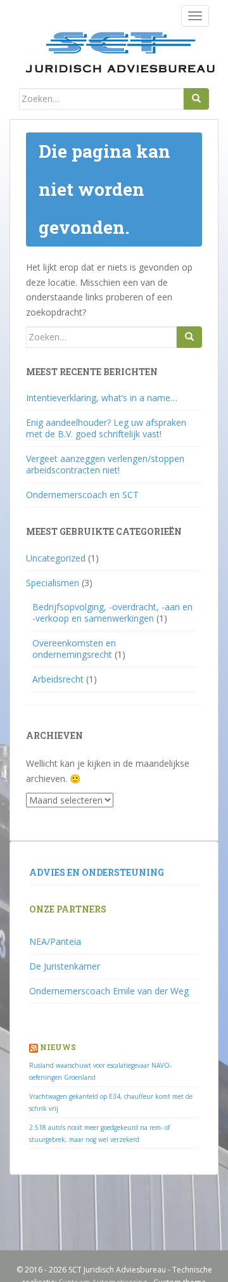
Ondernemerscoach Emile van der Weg (109, 991)
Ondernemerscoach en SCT (82, 495)
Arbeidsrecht (58, 679)
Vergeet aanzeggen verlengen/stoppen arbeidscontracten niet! (105, 464)
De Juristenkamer (64, 966)
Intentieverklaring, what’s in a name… (101, 398)
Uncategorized (56, 558)
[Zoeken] (196, 99)
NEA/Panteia (55, 941)
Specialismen (52, 583)
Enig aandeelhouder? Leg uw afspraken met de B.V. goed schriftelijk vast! (106, 428)
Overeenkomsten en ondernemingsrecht (74, 648)
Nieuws (58, 1047)
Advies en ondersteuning (96, 872)
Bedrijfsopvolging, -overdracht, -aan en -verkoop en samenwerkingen (112, 612)
